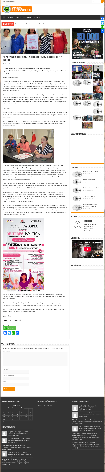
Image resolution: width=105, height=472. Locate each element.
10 (4, 414)
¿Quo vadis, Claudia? (89, 196)
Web (4, 381)
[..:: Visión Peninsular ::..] (17, 8)
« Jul (3, 424)
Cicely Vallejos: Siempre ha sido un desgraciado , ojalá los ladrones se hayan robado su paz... (18, 433)
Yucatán (10, 17)
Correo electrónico (9, 375)
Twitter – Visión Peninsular (47, 401)
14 (21, 414)
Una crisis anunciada (89, 179)
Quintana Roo (27, 17)
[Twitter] (102, 23)
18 (8, 417)
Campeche (18, 17)
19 (12, 417)
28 (21, 419)
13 (17, 414)
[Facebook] (102, 19)
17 (4, 417)
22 (26, 417)
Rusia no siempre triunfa (90, 171)
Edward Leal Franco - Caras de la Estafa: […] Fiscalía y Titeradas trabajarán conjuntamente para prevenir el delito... (16, 447)
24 (4, 419)
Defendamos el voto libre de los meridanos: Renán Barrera (31, 24)
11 (8, 414)
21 (21, 417)
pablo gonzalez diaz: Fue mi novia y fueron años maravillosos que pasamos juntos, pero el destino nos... (19, 454)
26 (12, 419)
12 (12, 414)
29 (26, 419)
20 (17, 417)
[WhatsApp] (102, 27)
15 (26, 414)
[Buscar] (102, 1)
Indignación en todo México (91, 188)
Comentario (6, 351)
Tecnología (37, 17)
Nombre (6, 369)
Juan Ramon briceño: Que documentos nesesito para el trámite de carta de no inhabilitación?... (19, 440)
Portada (4, 17)
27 (17, 419)
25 (8, 419)
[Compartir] (102, 31)
